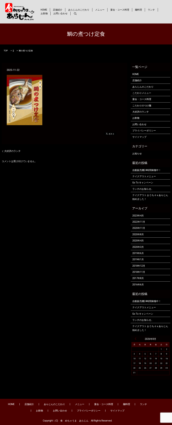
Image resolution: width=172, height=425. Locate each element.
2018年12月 (138, 265)
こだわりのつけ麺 (141, 105)
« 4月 (135, 338)
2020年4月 (138, 240)
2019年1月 (138, 259)
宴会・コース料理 (119, 9)
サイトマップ (139, 137)
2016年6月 (138, 284)
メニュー (99, 9)
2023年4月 (138, 215)
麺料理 (138, 9)
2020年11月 (138, 228)
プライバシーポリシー (144, 130)
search (75, 13)
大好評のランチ (12, 151)
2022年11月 (138, 221)
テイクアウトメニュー (144, 176)
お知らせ (137, 153)
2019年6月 (138, 253)
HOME (44, 9)
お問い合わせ (60, 13)
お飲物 (44, 13)
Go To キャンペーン (142, 182)
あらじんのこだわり (78, 9)
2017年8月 (138, 278)
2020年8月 (138, 234)
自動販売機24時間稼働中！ (146, 170)
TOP (6, 50)
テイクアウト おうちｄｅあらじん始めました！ (150, 197)
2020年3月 (138, 247)
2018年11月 (138, 272)
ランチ (151, 9)
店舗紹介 (57, 9)
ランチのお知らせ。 (143, 189)
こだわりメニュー (141, 93)
